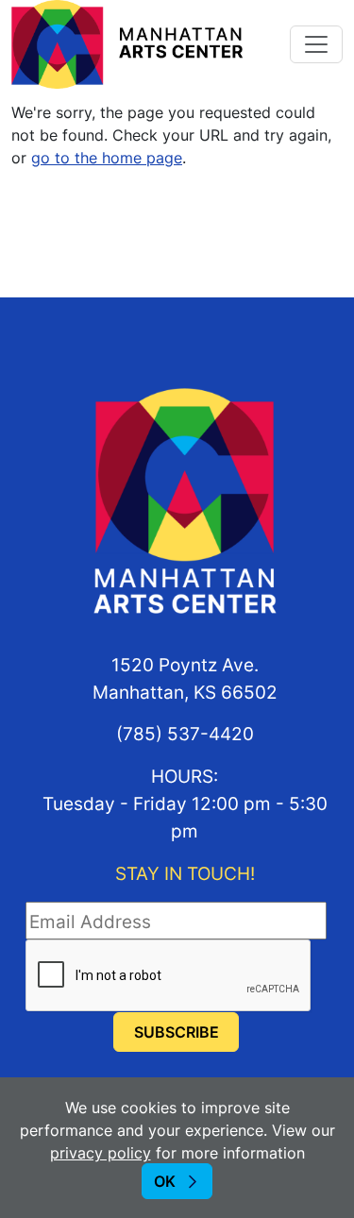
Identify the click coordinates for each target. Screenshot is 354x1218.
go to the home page (106, 157)
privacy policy (100, 1152)
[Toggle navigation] (316, 44)
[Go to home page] (127, 42)
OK (165, 1181)
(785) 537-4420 (185, 733)
